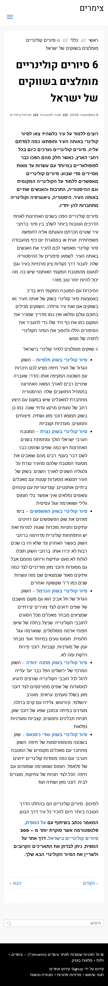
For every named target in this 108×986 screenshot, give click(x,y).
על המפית (36, 822)
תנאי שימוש (94, 974)
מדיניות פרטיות (69, 974)
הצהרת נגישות (41, 974)
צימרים (91, 8)
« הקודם (90, 883)
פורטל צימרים (20, 115)
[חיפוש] (9, 923)
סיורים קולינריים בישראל (73, 838)
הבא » (15, 883)
